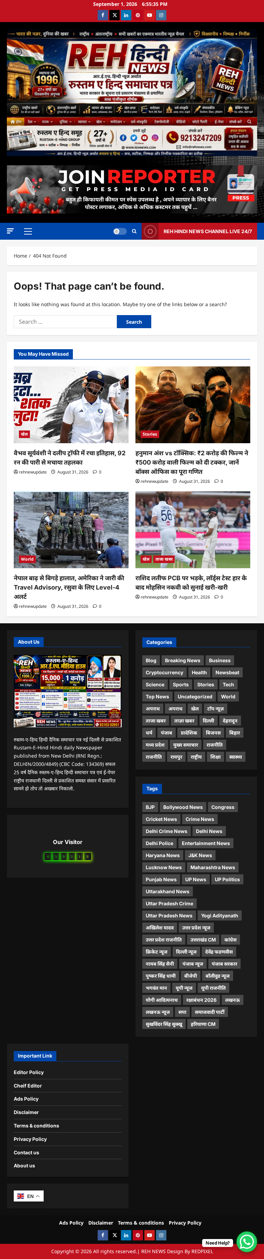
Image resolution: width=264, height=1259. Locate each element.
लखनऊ (232, 1000)
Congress (222, 807)
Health (199, 672)
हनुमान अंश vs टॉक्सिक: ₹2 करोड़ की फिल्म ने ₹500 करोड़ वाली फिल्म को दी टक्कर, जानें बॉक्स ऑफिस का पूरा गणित (191, 462)
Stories (150, 434)
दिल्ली (208, 721)
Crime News (200, 819)
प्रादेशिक (189, 733)
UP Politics (227, 879)
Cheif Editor (28, 1086)
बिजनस (213, 733)
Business (220, 660)
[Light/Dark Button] (120, 231)
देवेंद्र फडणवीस (219, 952)
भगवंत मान (156, 988)
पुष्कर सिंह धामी (161, 976)
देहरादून (230, 721)
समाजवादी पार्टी (209, 1012)
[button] (10, 230)
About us (24, 1165)
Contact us (26, 1152)
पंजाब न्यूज (193, 964)
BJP (150, 807)
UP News (195, 879)
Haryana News (163, 855)
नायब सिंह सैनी (160, 964)
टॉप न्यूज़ (215, 708)
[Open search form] (134, 231)
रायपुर (176, 757)
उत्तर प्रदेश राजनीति (164, 940)
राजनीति (215, 745)
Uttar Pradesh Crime (169, 903)
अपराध (153, 708)
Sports (181, 684)
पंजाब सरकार (224, 964)
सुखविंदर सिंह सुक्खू (164, 1024)
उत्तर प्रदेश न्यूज (196, 927)
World (27, 559)
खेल (24, 434)
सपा (182, 1012)
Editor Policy (29, 1072)
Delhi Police (159, 843)
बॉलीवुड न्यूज (218, 976)
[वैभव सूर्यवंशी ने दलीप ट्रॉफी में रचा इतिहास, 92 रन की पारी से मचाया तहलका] (71, 404)
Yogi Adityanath (219, 915)
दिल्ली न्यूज (186, 952)
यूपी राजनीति (213, 988)
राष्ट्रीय (196, 757)
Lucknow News (164, 867)
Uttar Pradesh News (169, 915)
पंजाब (166, 733)
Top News (157, 696)
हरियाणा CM (203, 1024)
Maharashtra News (212, 867)
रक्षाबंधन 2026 (201, 1000)
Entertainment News (206, 843)
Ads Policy (26, 1099)
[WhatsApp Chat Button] (246, 1241)
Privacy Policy (30, 1139)
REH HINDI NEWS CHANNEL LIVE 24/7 (208, 231)
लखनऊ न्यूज (158, 1012)
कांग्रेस (230, 940)
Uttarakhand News (167, 891)
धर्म (149, 733)
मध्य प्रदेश (155, 745)
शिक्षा (215, 757)
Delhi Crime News (166, 831)
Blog (151, 660)
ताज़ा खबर (184, 721)
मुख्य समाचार (185, 745)
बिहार (234, 733)
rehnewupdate (33, 472)
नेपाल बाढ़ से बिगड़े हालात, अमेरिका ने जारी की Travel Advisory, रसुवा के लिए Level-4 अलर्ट (69, 587)
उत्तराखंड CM (203, 940)
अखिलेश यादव (160, 927)
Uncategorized (195, 696)
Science (155, 684)
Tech (228, 684)
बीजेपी (190, 976)
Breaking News (182, 660)
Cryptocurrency (164, 672)
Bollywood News (183, 807)
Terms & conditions (36, 1125)
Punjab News (161, 879)
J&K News (200, 855)
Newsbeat (227, 672)
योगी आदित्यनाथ (162, 1000)
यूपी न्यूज (184, 988)
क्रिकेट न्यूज (156, 952)
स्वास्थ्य (235, 757)
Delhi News (209, 831)
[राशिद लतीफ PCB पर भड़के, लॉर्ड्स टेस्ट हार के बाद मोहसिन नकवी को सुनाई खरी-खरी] (192, 529)
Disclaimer (26, 1112)
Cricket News (161, 819)
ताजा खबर (164, 559)
